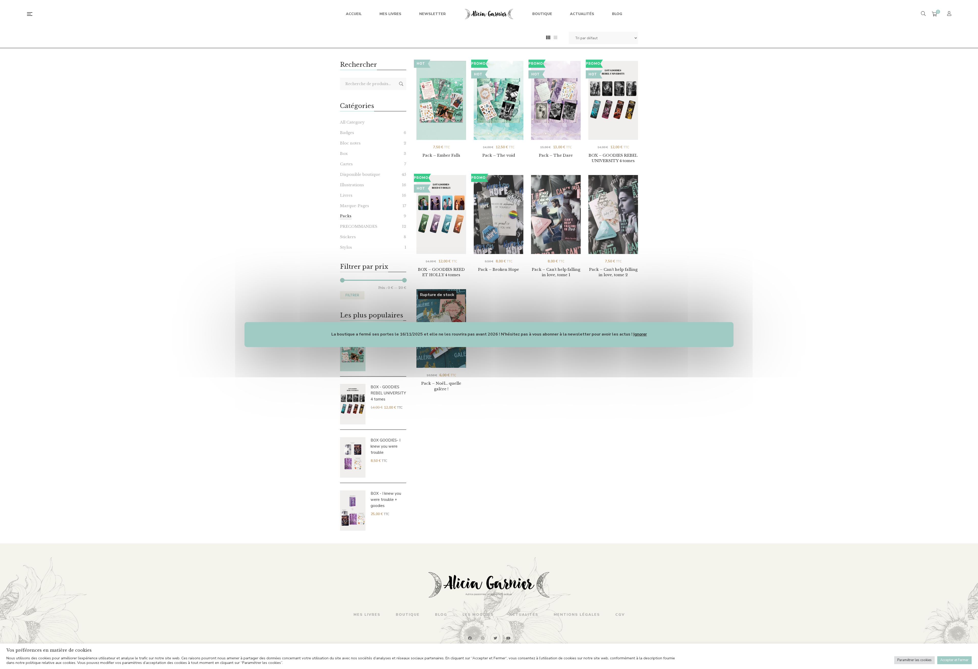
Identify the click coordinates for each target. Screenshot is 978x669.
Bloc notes (350, 143)
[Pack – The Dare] (556, 100)
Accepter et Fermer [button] (954, 660)
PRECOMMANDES (358, 226)
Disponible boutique (360, 174)
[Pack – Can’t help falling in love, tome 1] (556, 214)
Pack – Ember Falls (441, 155)
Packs (345, 215)
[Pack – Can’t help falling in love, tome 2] (613, 214)
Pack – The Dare (556, 155)
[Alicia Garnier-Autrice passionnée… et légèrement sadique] (489, 14)
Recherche (401, 84)
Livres (346, 195)
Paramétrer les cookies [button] (914, 660)
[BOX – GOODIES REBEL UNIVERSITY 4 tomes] (613, 95)
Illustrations (352, 184)
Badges (347, 132)
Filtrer (352, 295)
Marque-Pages (354, 205)
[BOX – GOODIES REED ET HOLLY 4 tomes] (441, 210)
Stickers (348, 236)
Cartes (346, 164)
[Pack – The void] (498, 100)
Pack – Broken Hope (498, 269)
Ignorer (640, 334)
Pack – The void (498, 155)
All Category (352, 122)
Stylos (346, 247)
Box (344, 153)
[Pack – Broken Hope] (498, 214)
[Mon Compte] (950, 14)
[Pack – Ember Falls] (441, 100)
